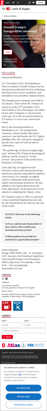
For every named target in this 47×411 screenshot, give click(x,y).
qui (20, 374)
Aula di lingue (21, 9)
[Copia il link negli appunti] (3, 278)
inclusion (30, 294)
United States (15, 296)
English (32, 288)
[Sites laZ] (30, 2)
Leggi (7, 52)
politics (37, 294)
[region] (23, 387)
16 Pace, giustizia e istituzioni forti (15, 288)
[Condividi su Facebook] (7, 278)
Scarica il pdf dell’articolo (12, 77)
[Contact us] (18, 2)
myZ (7, 3)
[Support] (13, 2)
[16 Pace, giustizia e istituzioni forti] (18, 306)
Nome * (4, 321)
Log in (40, 3)
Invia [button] (8, 337)
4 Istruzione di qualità (10, 285)
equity (23, 294)
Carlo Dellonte (11, 61)
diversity (5, 294)
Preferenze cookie (23, 404)
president (5, 296)
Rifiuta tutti (23, 396)
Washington (30, 296)
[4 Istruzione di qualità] (6, 306)
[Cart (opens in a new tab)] (33, 3)
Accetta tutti (23, 388)
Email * (27, 321)
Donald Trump (14, 294)
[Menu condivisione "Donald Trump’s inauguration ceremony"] (4, 65)
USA (23, 296)
